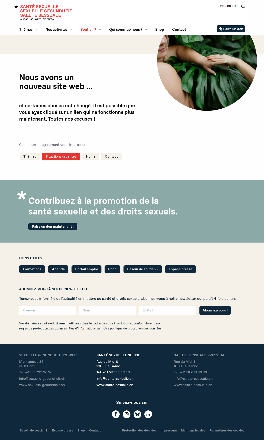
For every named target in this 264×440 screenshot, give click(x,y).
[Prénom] (47, 312)
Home (90, 156)
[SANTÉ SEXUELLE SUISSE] (43, 12)
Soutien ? (88, 29)
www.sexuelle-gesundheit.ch (42, 385)
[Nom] (107, 312)
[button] (255, 430)
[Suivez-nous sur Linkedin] (148, 414)
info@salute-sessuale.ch (193, 379)
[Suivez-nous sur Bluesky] (137, 414)
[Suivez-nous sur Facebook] (116, 414)
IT (235, 6)
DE (222, 6)
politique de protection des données (136, 328)
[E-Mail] (167, 312)
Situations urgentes (61, 156)
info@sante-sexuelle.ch (115, 379)
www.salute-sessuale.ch (193, 385)
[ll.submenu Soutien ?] (100, 29)
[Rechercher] (243, 6)
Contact (179, 29)
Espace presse (180, 269)
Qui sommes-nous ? (125, 29)
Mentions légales (193, 430)
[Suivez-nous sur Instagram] (126, 414)
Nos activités (56, 29)
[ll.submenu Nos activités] (71, 29)
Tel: (35, 372)
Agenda (58, 269)
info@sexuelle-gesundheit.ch (42, 379)
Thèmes (25, 29)
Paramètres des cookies (227, 430)
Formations (32, 269)
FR (229, 6)
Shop (159, 29)
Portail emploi (86, 269)
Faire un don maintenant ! (53, 226)
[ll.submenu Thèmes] (36, 29)
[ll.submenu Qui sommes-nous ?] (146, 29)
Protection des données (139, 430)
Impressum (169, 430)
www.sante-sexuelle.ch (114, 385)
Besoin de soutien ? (142, 269)
